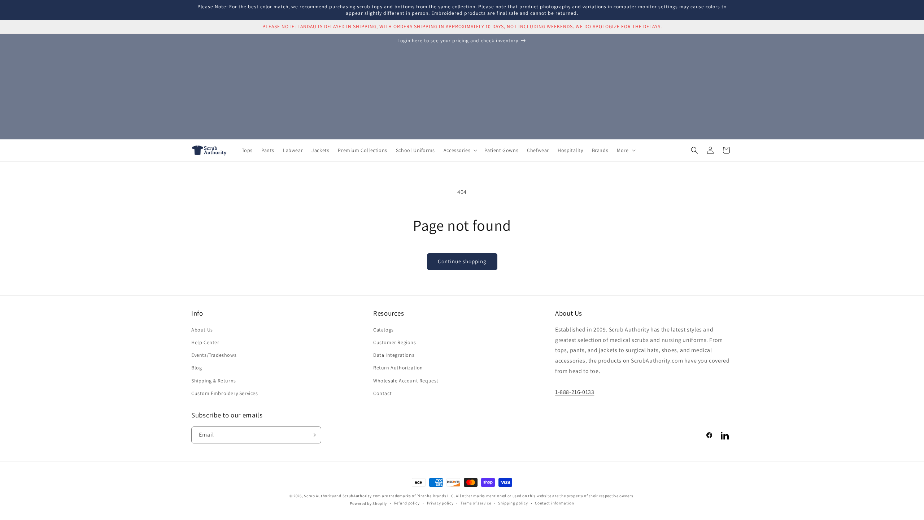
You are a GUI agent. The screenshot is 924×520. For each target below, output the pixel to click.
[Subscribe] (313, 434)
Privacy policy (440, 503)
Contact (382, 393)
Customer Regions (394, 342)
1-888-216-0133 (574, 392)
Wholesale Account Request (406, 380)
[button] (459, 150)
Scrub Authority (319, 495)
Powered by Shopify (368, 503)
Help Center (205, 342)
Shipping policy (513, 503)
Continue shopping (462, 261)
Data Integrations (393, 355)
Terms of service (476, 503)
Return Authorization (398, 367)
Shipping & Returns (213, 380)
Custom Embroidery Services (224, 393)
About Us (202, 329)
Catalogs (383, 329)
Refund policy (407, 503)
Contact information (554, 503)
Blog (196, 367)
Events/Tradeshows (213, 355)
